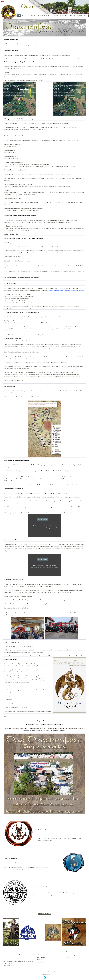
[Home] (19, 15)
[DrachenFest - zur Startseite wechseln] (9, 12)
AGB (38, 955)
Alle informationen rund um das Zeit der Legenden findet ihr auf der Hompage (26, 867)
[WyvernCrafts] (74, 932)
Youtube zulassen (42, 519)
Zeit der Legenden (67, 957)
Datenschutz (40, 959)
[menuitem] (19, 15)
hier (27, 46)
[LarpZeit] (10, 932)
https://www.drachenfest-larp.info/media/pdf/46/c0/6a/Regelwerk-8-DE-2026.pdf (26, 666)
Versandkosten (43, 971)
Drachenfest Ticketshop (68, 955)
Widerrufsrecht (41, 957)
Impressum (40, 962)
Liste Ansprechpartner (9, 965)
